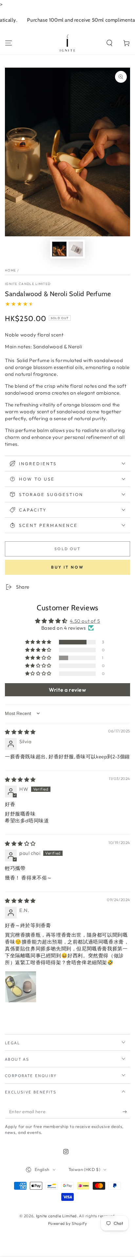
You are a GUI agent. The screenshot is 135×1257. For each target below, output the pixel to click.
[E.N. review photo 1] (20, 987)
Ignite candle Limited (27, 284)
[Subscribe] (126, 1112)
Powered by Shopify (67, 1223)
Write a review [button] (67, 689)
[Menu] (8, 43)
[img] (20, 732)
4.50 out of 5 (85, 621)
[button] (109, 43)
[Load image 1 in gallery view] (59, 249)
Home (10, 270)
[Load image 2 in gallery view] (75, 249)
